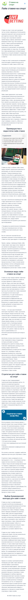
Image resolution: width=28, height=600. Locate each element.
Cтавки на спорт (13, 3)
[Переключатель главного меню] (24, 3)
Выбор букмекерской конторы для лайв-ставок (14, 144)
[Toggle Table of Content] (23, 136)
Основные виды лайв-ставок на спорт (13, 140)
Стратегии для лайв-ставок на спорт (13, 141)
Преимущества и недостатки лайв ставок (13, 138)
